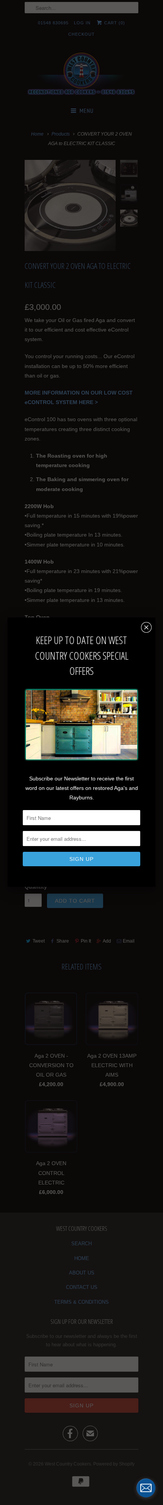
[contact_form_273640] (145, 1487)
